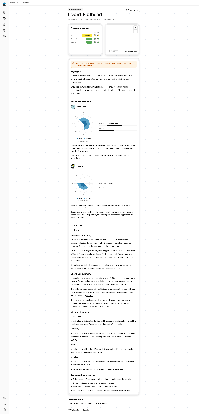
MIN (105, 257)
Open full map (132, 52)
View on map (133, 10)
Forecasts (14, 3)
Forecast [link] (25, 3)
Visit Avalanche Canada (79, 410)
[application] (84, 124)
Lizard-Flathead (73, 403)
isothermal (99, 284)
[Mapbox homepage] (113, 51)
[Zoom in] (135, 27)
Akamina (84, 403)
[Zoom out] (135, 31)
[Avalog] (4, 4)
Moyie (104, 403)
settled (100, 289)
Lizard (98, 403)
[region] (122, 39)
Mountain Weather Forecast (111, 369)
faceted (89, 295)
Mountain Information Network (106, 268)
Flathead (91, 403)
